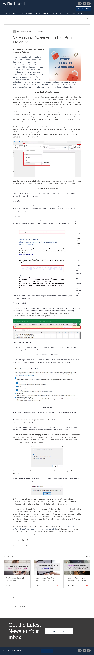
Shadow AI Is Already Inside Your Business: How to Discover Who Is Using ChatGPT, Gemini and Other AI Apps (76, 579)
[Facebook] (89, 3)
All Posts (6, 19)
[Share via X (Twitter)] (18, 540)
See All (88, 556)
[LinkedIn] (80, 3)
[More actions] (80, 31)
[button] (6, 13)
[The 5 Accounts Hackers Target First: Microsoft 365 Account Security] (17, 567)
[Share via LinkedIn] (23, 540)
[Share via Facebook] (14, 540)
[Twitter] (84, 3)
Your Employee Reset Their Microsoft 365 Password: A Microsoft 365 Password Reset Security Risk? (46, 579)
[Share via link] (27, 540)
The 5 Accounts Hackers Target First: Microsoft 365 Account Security (16, 579)
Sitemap (19, 650)
